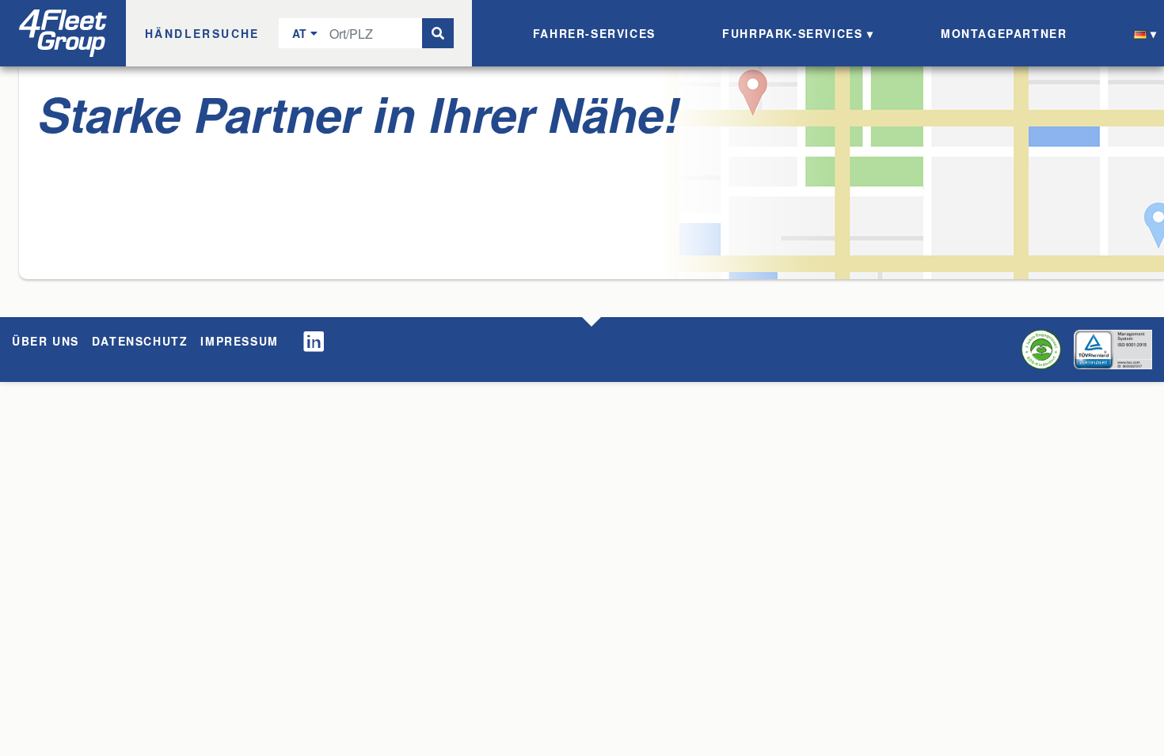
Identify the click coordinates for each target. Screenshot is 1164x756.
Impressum (239, 341)
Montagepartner (1004, 33)
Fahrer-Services (594, 33)
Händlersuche (202, 33)
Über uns (45, 341)
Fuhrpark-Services (792, 33)
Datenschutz (140, 341)
